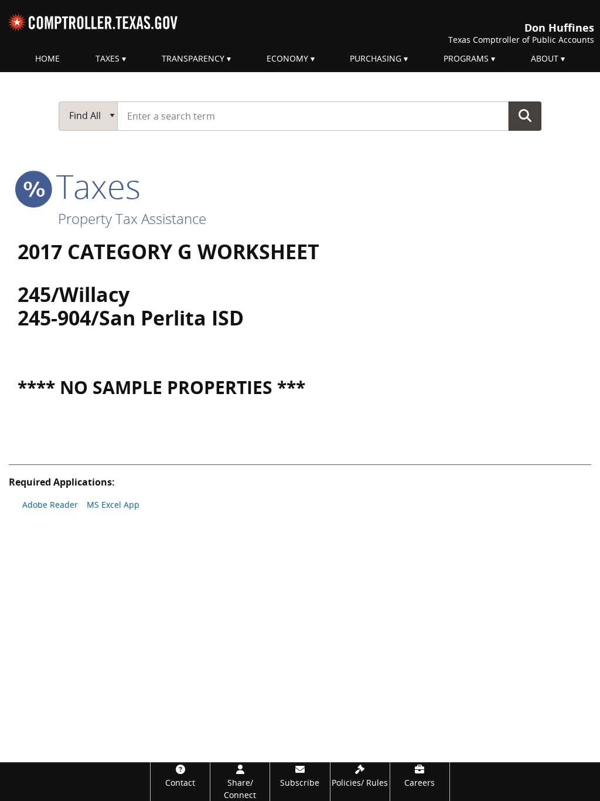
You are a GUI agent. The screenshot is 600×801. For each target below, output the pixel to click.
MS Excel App (113, 504)
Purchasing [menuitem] (375, 58)
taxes (94, 186)
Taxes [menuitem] (108, 58)
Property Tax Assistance (132, 218)
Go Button (525, 115)
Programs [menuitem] (466, 58)
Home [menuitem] (47, 58)
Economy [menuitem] (287, 58)
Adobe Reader (50, 504)
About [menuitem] (544, 58)
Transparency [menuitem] (193, 58)
